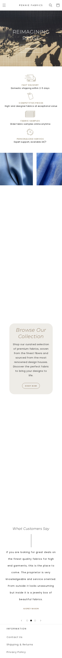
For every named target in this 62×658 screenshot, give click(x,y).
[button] (4, 5)
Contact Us (14, 637)
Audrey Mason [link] (29, 609)
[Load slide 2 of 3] (31, 621)
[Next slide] (40, 620)
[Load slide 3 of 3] (35, 621)
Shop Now (31, 386)
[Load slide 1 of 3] (27, 621)
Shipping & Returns (20, 644)
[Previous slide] (21, 620)
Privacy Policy (16, 652)
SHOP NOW (31, 48)
